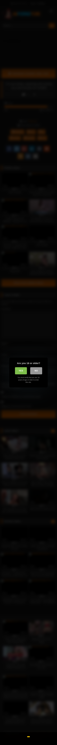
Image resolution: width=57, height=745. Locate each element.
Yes (21, 371)
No (36, 371)
